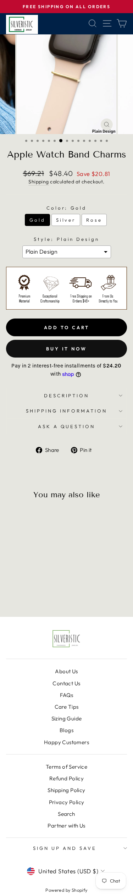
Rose (94, 220)
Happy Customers (66, 742)
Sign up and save (64, 848)
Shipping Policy (66, 790)
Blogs (66, 730)
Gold (37, 220)
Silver (66, 220)
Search (66, 814)
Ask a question (66, 426)
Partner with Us (66, 825)
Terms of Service (67, 766)
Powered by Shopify (66, 890)
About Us (66, 671)
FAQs (66, 695)
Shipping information (66, 411)
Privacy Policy (66, 802)
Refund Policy (66, 778)
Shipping (38, 181)
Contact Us (66, 683)
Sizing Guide (66, 718)
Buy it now (66, 349)
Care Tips (67, 706)
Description (66, 395)
